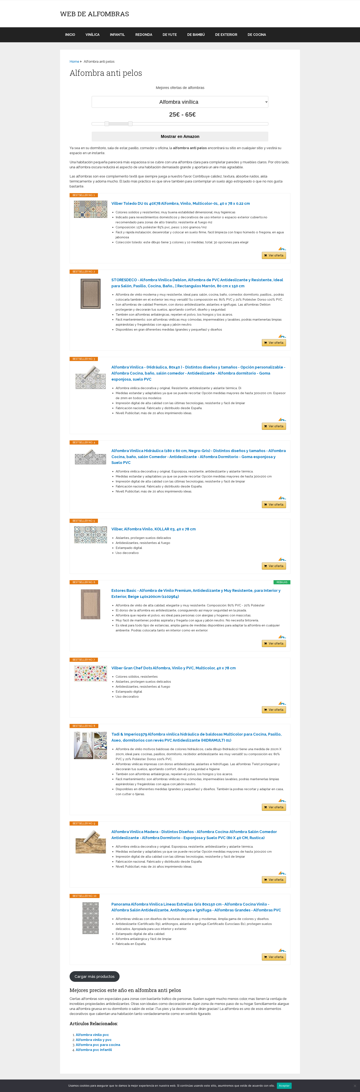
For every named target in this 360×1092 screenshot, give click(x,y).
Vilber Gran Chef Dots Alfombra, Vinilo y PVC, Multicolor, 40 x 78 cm (173, 668)
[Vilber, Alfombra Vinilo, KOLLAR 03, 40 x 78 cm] (90, 535)
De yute (170, 35)
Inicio (70, 35)
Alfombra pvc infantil (94, 1050)
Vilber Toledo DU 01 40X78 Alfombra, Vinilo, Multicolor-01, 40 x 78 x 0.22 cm (180, 203)
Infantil (117, 35)
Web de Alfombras (94, 13)
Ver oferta (276, 255)
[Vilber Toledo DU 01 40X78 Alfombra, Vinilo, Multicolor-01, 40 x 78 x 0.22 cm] (90, 209)
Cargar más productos (95, 976)
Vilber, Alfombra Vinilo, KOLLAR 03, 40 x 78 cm (153, 529)
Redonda (143, 35)
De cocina (257, 35)
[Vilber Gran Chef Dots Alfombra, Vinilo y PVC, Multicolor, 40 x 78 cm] (90, 673)
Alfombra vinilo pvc (92, 1035)
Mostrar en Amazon (180, 136)
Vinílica (93, 35)
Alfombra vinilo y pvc (94, 1040)
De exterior (226, 35)
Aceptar (284, 1085)
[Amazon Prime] (280, 248)
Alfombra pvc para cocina (98, 1045)
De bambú (196, 35)
